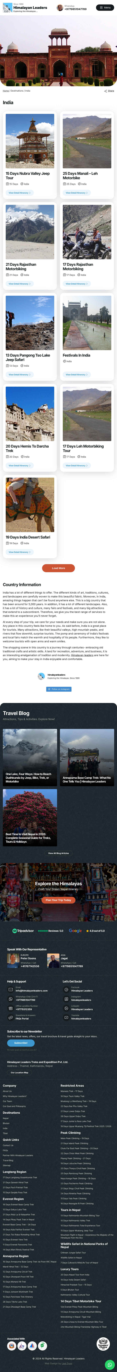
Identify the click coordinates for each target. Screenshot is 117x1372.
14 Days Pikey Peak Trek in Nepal (18, 1219)
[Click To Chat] (110, 1365)
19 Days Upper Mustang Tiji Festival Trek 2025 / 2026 (86, 1126)
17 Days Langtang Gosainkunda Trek (20, 1177)
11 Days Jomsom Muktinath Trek (18, 1291)
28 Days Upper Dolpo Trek (73, 1116)
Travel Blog (8, 1160)
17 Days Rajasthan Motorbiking (87, 246)
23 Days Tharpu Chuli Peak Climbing (78, 1168)
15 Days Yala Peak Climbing (73, 1198)
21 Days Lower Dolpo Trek (73, 1111)
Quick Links (11, 1139)
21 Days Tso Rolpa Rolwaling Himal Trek (21, 1234)
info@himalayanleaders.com (32, 990)
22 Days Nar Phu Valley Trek (74, 1106)
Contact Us (8, 1145)
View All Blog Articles (58, 853)
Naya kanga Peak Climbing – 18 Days (78, 1178)
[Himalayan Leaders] (25, 7)
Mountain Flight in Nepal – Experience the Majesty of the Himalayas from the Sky (87, 1236)
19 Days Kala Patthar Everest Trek (19, 1229)
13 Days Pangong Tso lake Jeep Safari (30, 337)
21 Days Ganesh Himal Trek (15, 1182)
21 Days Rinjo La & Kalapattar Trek (19, 1214)
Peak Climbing (71, 1132)
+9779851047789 (75, 9)
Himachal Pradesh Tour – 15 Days (76, 1284)
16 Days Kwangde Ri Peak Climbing (77, 1203)
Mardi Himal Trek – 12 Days (15, 1266)
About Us (7, 1091)
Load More (58, 568)
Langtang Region (14, 1171)
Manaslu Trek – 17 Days (72, 1091)
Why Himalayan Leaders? (15, 1096)
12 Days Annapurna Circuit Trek (17, 1271)
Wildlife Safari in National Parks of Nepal (84, 1245)
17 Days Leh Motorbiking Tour (87, 428)
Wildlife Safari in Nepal (71, 1257)
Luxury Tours (70, 1269)
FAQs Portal (22, 1018)
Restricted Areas (72, 1085)
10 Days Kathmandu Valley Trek (75, 1220)
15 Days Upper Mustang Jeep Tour (77, 1230)
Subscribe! (21, 1042)
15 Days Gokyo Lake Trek (15, 1209)
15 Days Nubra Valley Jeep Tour (30, 155)
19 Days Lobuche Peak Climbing (76, 1163)
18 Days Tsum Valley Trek (72, 1096)
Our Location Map (19, 1072)
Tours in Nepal (70, 1210)
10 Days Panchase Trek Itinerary (18, 1296)
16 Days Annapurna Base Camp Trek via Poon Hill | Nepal (29, 1261)
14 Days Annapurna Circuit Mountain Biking (81, 1312)
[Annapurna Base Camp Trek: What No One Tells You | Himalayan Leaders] (87, 757)
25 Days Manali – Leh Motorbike (87, 155)
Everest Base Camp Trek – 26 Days (19, 1224)
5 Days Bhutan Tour (70, 1289)
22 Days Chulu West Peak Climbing (77, 1153)
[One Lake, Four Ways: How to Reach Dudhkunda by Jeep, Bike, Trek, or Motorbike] (30, 757)
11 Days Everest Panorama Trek (17, 1244)
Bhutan (6, 1123)
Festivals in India (87, 337)
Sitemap (7, 1165)
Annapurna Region (16, 1256)
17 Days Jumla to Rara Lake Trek (76, 1121)
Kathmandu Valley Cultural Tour (75, 1294)
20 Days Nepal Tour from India (75, 1274)
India (5, 1128)
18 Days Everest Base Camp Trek (18, 1204)
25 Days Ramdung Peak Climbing (76, 1173)
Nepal (5, 1118)
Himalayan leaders (82, 655)
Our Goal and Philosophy (14, 1106)
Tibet (5, 1133)
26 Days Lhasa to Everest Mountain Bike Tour (82, 1322)
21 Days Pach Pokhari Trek (15, 1187)
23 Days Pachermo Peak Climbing (76, 1183)
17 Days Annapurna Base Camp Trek (20, 1286)
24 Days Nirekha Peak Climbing (75, 1193)
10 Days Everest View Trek (15, 1239)
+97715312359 (24, 1009)
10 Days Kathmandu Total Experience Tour (80, 1225)
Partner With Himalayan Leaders (18, 1155)
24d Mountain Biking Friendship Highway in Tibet (84, 1327)
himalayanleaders (81, 1000)
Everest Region (13, 1199)
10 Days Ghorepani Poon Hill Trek (18, 1276)
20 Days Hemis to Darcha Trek (30, 428)
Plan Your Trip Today (58, 900)
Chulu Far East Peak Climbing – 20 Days (79, 1148)
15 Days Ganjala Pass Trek (15, 1192)
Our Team (7, 1101)
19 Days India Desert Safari (30, 516)
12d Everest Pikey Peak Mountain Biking (79, 1307)
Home (6, 90)
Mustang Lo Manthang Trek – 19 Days (78, 1101)
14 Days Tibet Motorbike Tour (81, 1301)
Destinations (11, 1112)
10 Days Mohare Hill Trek (14, 1281)
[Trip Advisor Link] (103, 1349)
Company (9, 1085)
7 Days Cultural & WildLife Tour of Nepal (79, 1262)
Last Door (67, 1363)
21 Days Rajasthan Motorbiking (30, 246)
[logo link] (22, 1346)
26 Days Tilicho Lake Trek (15, 1302)
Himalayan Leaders (82, 990)
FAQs (5, 1150)
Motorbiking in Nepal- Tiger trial (75, 1317)
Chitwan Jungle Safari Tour (73, 1252)
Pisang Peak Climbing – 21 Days (75, 1158)
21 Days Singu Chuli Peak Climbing (77, 1188)
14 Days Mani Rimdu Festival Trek (18, 1249)
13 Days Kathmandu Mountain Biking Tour (80, 1215)
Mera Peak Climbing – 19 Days (75, 1138)
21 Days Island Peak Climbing (74, 1143)
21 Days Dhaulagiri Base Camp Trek (19, 1307)
